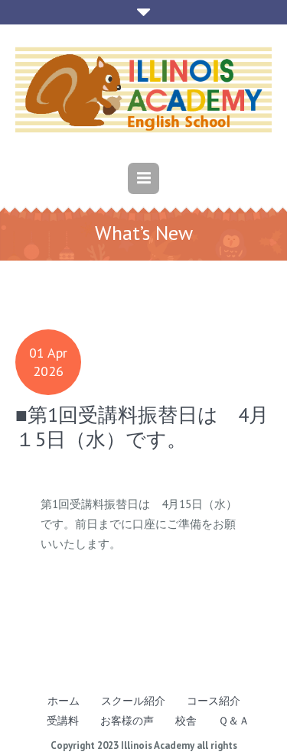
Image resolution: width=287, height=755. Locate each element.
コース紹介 (213, 701)
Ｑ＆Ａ (233, 720)
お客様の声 (127, 720)
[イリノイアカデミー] (143, 90)
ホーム (63, 701)
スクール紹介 (133, 701)
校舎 (186, 720)
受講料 (63, 720)
